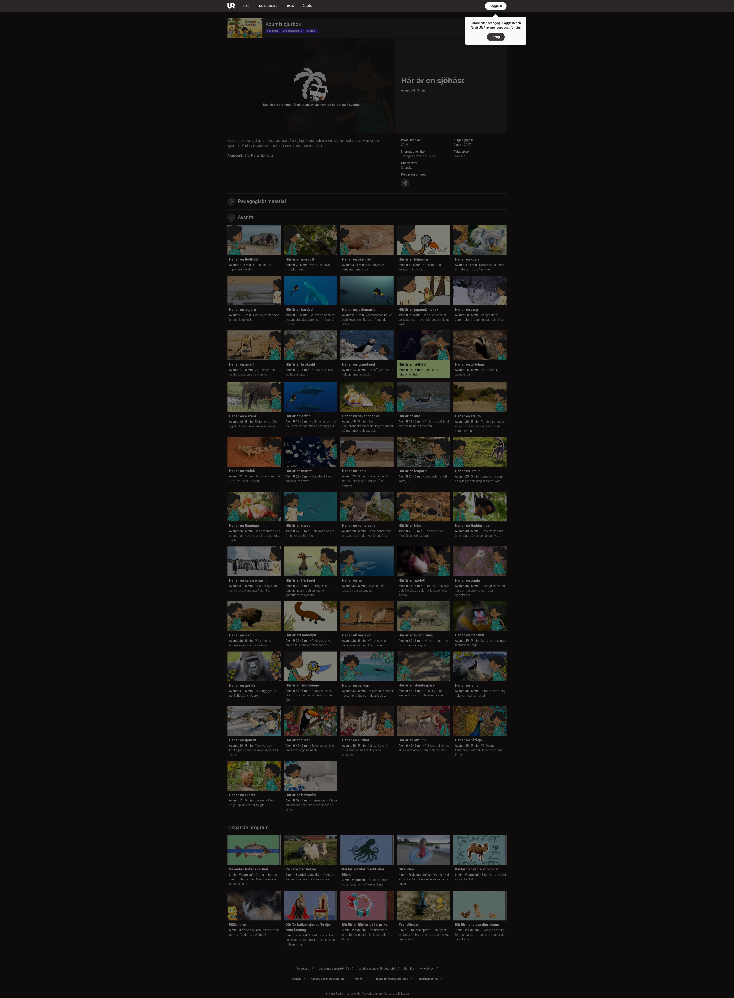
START (247, 5)
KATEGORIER (267, 5)
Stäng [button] (496, 37)
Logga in (496, 6)
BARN (290, 5)
